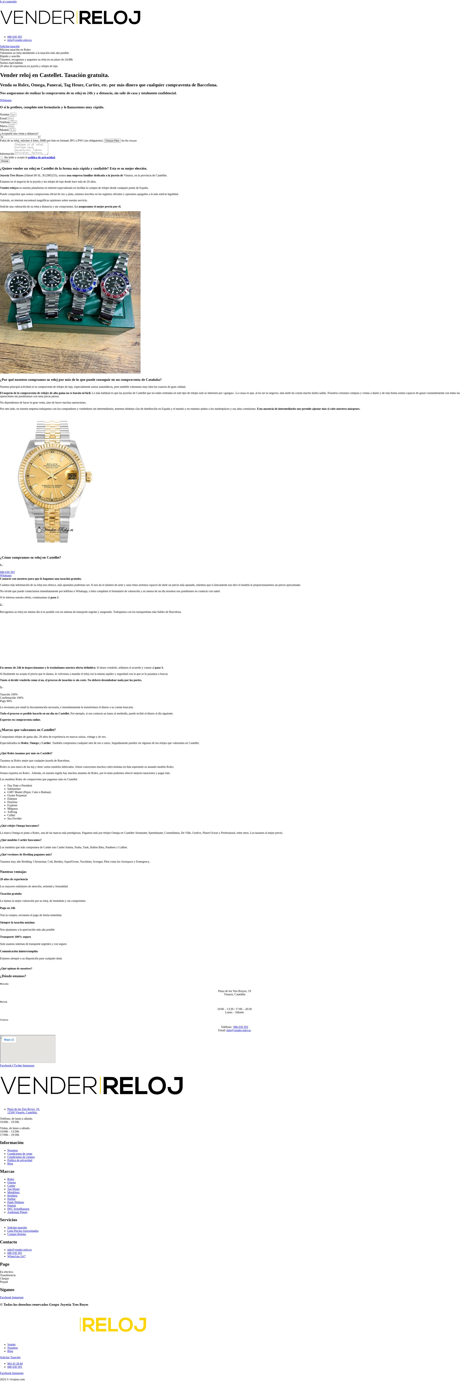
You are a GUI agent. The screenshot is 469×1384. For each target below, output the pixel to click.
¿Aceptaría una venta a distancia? (19, 133)
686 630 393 (240, 1027)
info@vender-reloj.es (238, 1030)
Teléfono (5, 122)
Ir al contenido (8, 1)
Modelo (5, 129)
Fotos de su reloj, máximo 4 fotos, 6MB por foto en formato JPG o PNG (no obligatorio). (52, 140)
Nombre (5, 114)
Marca (4, 126)
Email (4, 118)
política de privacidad (41, 157)
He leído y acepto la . (30, 157)
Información (7, 153)
